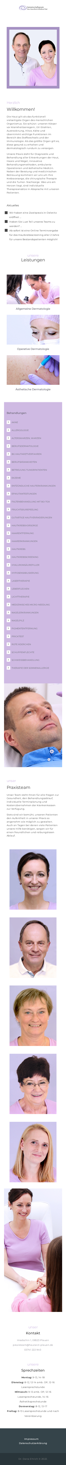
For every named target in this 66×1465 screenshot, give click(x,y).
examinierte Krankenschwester (33, 1076)
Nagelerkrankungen (25, 612)
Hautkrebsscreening (25, 557)
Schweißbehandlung (25, 660)
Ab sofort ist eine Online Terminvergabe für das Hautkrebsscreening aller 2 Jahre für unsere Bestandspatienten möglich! (34, 235)
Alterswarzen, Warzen (26, 438)
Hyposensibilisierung (25, 573)
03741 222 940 (33, 1349)
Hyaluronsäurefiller (25, 565)
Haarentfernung (23, 533)
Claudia (33, 1002)
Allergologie (20, 430)
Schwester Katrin (33, 1140)
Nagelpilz (18, 620)
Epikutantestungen (24, 493)
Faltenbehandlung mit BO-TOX (31, 501)
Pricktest (18, 636)
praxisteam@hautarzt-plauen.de (33, 1344)
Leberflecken (20, 588)
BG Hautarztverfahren (27, 454)
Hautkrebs (18, 549)
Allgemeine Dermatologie (33, 308)
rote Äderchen (21, 644)
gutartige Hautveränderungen (32, 517)
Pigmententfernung (24, 628)
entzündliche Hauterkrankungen (34, 485)
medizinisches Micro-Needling (31, 604)
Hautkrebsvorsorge (25, 525)
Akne (15, 422)
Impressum (31, 1438)
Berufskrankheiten (24, 462)
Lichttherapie (20, 596)
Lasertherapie (21, 581)
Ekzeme (16, 478)
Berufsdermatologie (25, 446)
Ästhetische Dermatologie (33, 389)
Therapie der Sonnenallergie (30, 668)
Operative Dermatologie (33, 349)
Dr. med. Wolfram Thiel (33, 934)
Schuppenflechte (23, 652)
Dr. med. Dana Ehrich (33, 866)
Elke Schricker (33, 1072)
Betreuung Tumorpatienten (29, 470)
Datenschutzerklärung (33, 1443)
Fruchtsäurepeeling (25, 509)
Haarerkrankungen (24, 541)
